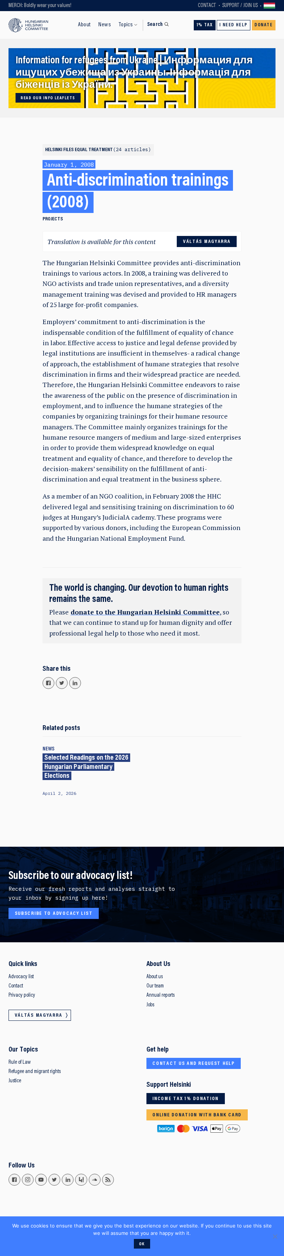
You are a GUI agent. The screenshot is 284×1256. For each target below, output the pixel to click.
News (104, 25)
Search (155, 24)
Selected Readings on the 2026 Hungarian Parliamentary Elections (86, 767)
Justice (15, 1081)
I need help (233, 25)
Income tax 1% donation (185, 1099)
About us (154, 977)
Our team (155, 986)
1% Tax (205, 25)
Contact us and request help (193, 1063)
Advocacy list (21, 977)
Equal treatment (111, 150)
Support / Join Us (240, 6)
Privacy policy (22, 995)
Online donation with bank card (196, 1115)
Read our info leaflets (48, 98)
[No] (274, 1236)
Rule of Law (20, 1062)
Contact (207, 6)
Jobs (150, 1005)
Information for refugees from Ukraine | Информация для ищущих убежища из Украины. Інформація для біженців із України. (134, 73)
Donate (263, 25)
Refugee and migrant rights (35, 1072)
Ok (142, 1244)
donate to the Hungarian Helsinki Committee (145, 612)
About (84, 25)
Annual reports (160, 995)
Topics (126, 25)
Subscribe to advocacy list (54, 913)
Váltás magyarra (269, 6)
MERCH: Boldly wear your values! (40, 6)
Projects (53, 219)
